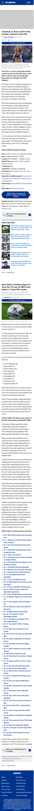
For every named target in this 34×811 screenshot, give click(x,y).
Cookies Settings (21, 795)
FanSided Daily (21, 783)
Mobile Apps (5, 783)
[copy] (12, 40)
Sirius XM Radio (16, 183)
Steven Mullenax (9, 37)
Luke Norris (7, 297)
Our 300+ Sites (21, 780)
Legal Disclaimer (6, 792)
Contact (4, 780)
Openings (19, 777)
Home (3, 272)
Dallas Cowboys (11, 71)
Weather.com (6, 208)
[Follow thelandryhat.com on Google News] (30, 215)
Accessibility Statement (24, 792)
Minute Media (10, 799)
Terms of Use (5, 789)
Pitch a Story (5, 786)
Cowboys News (10, 272)
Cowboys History (11, 765)
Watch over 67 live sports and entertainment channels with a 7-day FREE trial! (17, 178)
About (3, 777)
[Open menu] (3, 2)
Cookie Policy (20, 789)
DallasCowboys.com (17, 188)
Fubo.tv (8, 174)
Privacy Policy (20, 786)
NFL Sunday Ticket (16, 171)
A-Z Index (4, 795)
